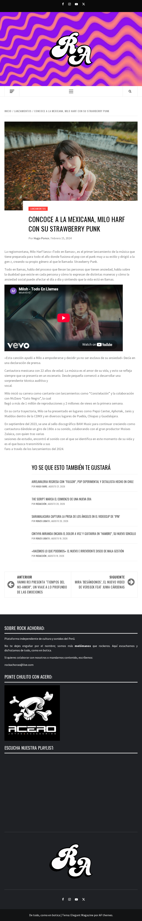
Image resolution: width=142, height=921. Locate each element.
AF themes (105, 915)
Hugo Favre (42, 486)
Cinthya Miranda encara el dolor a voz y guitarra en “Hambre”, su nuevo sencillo (84, 533)
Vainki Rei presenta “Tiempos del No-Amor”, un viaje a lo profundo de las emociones (42, 584)
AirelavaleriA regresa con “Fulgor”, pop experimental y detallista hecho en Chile (82, 481)
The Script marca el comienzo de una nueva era (61, 499)
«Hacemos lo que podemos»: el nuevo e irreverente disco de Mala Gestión (78, 551)
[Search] (130, 91)
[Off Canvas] (12, 91)
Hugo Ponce (42, 238)
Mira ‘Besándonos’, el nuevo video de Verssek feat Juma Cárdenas (100, 582)
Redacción (41, 503)
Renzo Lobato (43, 521)
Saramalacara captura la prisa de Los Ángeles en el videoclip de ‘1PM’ (76, 516)
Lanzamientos (38, 208)
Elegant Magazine (81, 915)
